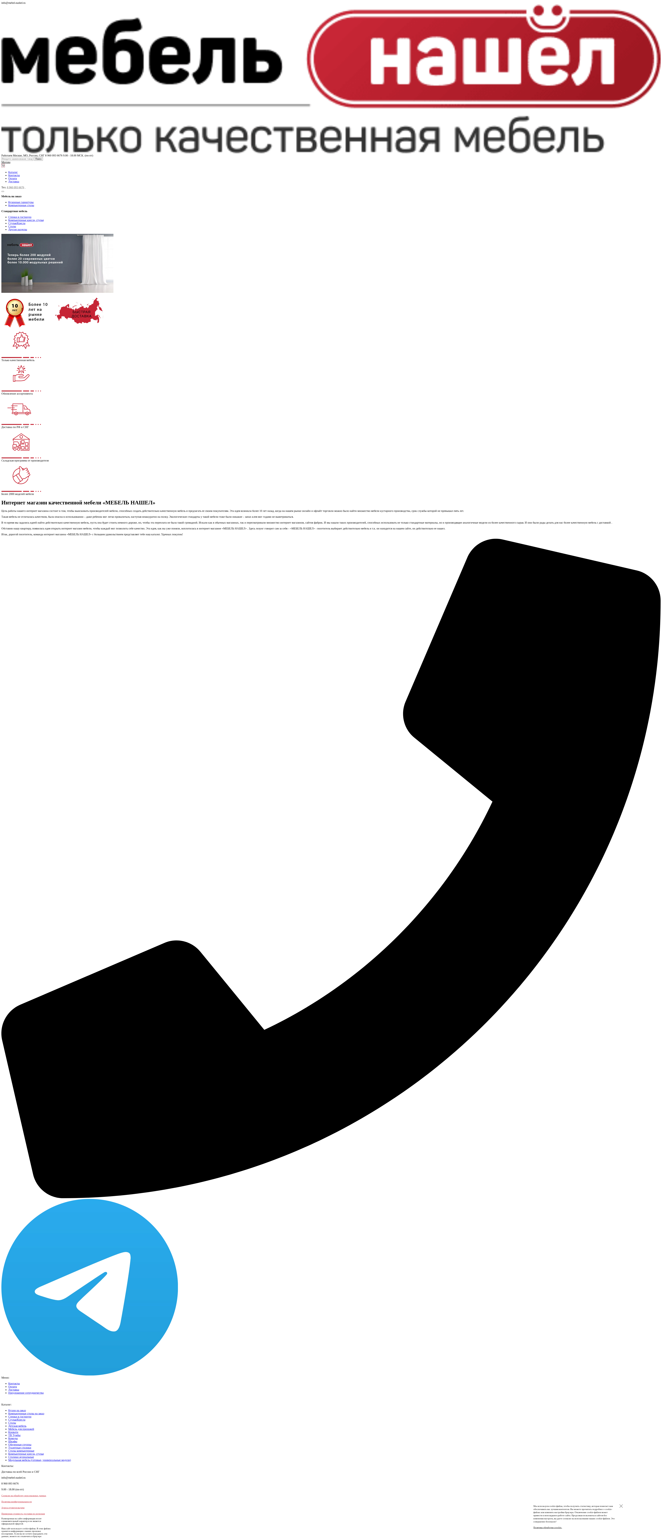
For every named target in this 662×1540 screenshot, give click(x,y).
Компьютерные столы (21, 205)
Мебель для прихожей (21, 1429)
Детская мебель (17, 1425)
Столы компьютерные (21, 1450)
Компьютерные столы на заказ (26, 1413)
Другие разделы (17, 229)
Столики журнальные (21, 1456)
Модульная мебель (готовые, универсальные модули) (39, 1460)
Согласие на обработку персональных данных (23, 1495)
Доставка (13, 181)
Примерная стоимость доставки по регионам (23, 1514)
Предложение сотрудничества (26, 1392)
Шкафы (12, 1441)
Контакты (14, 175)
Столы (12, 226)
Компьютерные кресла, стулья (26, 220)
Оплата (12, 178)
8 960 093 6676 (15, 187)
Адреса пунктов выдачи (12, 1508)
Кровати (13, 1432)
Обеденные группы (19, 1444)
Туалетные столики (19, 1447)
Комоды (13, 1438)
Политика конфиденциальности (16, 1502)
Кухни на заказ (17, 1410)
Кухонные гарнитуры (21, 202)
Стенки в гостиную (19, 217)
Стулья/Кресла (16, 223)
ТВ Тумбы (14, 1435)
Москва (5, 162)
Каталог (13, 172)
